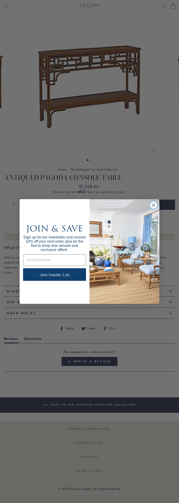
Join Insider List (55, 274)
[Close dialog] (153, 205)
